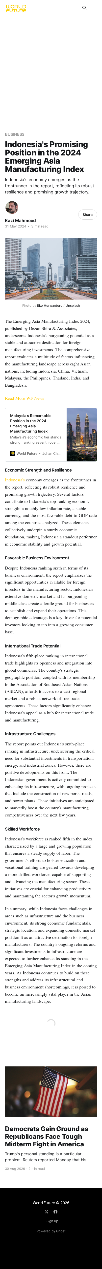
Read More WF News (24, 398)
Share (88, 214)
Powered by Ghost (51, 1231)
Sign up (52, 1221)
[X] (47, 1212)
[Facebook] (55, 1212)
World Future (44, 1202)
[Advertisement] (51, 69)
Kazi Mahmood (20, 220)
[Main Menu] (94, 8)
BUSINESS (14, 134)
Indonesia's (15, 480)
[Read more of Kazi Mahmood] (12, 207)
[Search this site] (84, 8)
